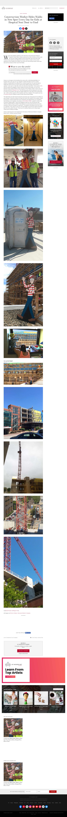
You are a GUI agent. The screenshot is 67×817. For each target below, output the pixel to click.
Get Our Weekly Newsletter (37, 637)
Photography (16, 802)
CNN (41, 86)
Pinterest (55, 46)
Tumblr (59, 46)
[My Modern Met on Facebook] (20, 806)
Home (21, 13)
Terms (35, 814)
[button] (40, 8)
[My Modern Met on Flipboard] (33, 806)
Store (60, 802)
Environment (40, 802)
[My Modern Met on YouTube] (36, 806)
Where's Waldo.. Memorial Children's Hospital (20, 613)
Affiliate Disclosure (45, 812)
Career (28, 802)
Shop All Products (58, 689)
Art (8, 802)
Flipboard (51, 47)
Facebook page (7, 94)
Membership (61, 8)
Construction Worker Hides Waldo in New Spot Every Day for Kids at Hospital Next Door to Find (13, 740)
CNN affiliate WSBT (27, 101)
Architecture (21, 802)
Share (28, 632)
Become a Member (23, 650)
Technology (49, 802)
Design (12, 802)
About (20, 812)
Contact (36, 812)
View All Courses (55, 109)
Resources (31, 802)
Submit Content (31, 812)
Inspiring (25, 13)
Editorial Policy (24, 812)
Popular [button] (34, 8)
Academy (56, 802)
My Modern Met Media (55, 48)
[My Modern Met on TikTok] (40, 806)
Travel (53, 802)
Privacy (32, 814)
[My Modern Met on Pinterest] (23, 806)
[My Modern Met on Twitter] (27, 806)
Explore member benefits (23, 653)
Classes (35, 802)
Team (28, 812)
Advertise (39, 812)
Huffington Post (15, 90)
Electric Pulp (61, 812)
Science (44, 802)
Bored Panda (8, 610)
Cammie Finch (21, 25)
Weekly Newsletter (57, 45)
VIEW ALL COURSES (10, 676)
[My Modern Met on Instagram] (30, 806)
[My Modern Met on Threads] (43, 806)
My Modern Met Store (10, 689)
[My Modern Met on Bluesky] (46, 806)
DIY (24, 802)
